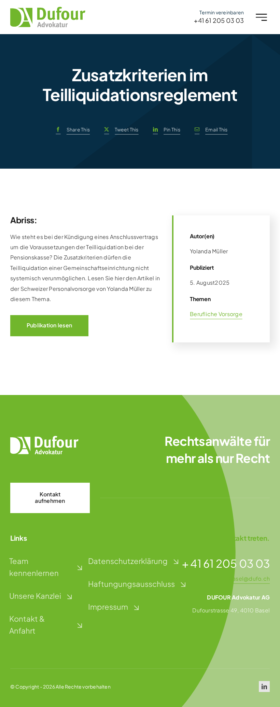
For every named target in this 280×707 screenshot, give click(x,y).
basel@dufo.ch (249, 578)
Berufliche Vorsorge (216, 313)
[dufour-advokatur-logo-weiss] (44, 438)
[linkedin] (264, 686)
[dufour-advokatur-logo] (47, 9)
